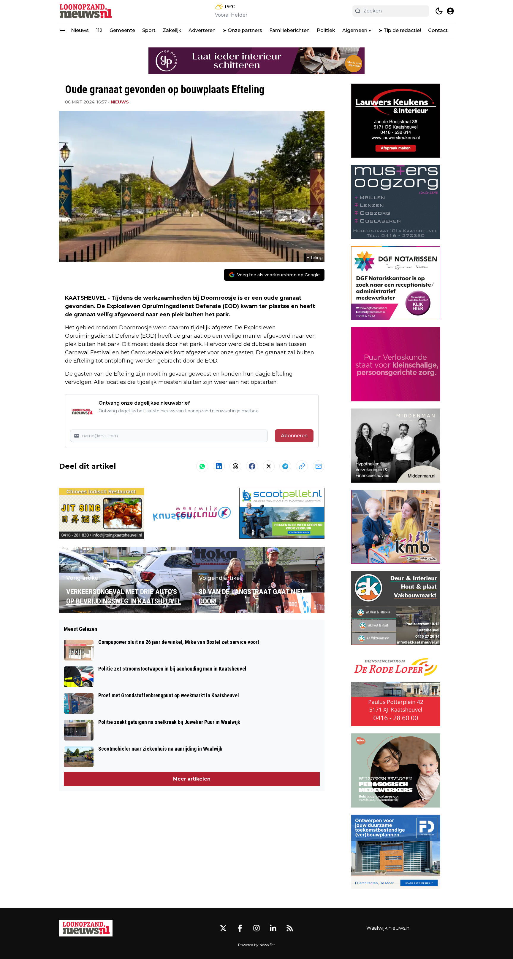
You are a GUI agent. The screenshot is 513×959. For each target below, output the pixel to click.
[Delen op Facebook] (252, 466)
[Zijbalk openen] (62, 30)
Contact (438, 30)
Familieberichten (289, 30)
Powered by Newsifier (256, 944)
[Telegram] (285, 466)
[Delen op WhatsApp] (202, 466)
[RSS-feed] (289, 928)
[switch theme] (439, 11)
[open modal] (450, 11)
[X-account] (223, 928)
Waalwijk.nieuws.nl (388, 928)
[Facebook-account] (239, 928)
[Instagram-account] (256, 928)
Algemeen (354, 30)
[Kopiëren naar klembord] (302, 466)
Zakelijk (172, 30)
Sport (149, 30)
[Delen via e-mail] (318, 466)
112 (99, 30)
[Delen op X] (269, 466)
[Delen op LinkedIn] (219, 466)
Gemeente (122, 30)
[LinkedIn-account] (273, 928)
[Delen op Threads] (235, 466)
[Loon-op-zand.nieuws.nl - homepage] (86, 11)
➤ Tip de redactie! (400, 30)
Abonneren (294, 435)
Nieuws (80, 30)
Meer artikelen (191, 779)
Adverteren (202, 30)
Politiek (326, 30)
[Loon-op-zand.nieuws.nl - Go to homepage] (86, 928)
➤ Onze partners (242, 30)
